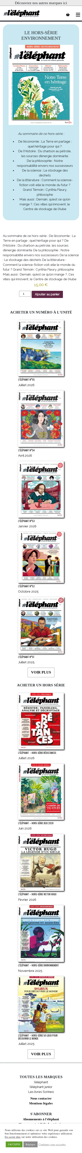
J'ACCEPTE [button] (14, 1144)
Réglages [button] (30, 1144)
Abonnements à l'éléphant (41, 1119)
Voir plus (41, 672)
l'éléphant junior (41, 1087)
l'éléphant (41, 1082)
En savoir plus (13, 1137)
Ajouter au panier (47, 294)
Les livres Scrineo (41, 1092)
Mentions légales (41, 1103)
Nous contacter (41, 1098)
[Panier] (68, 14)
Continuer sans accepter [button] (52, 1144)
